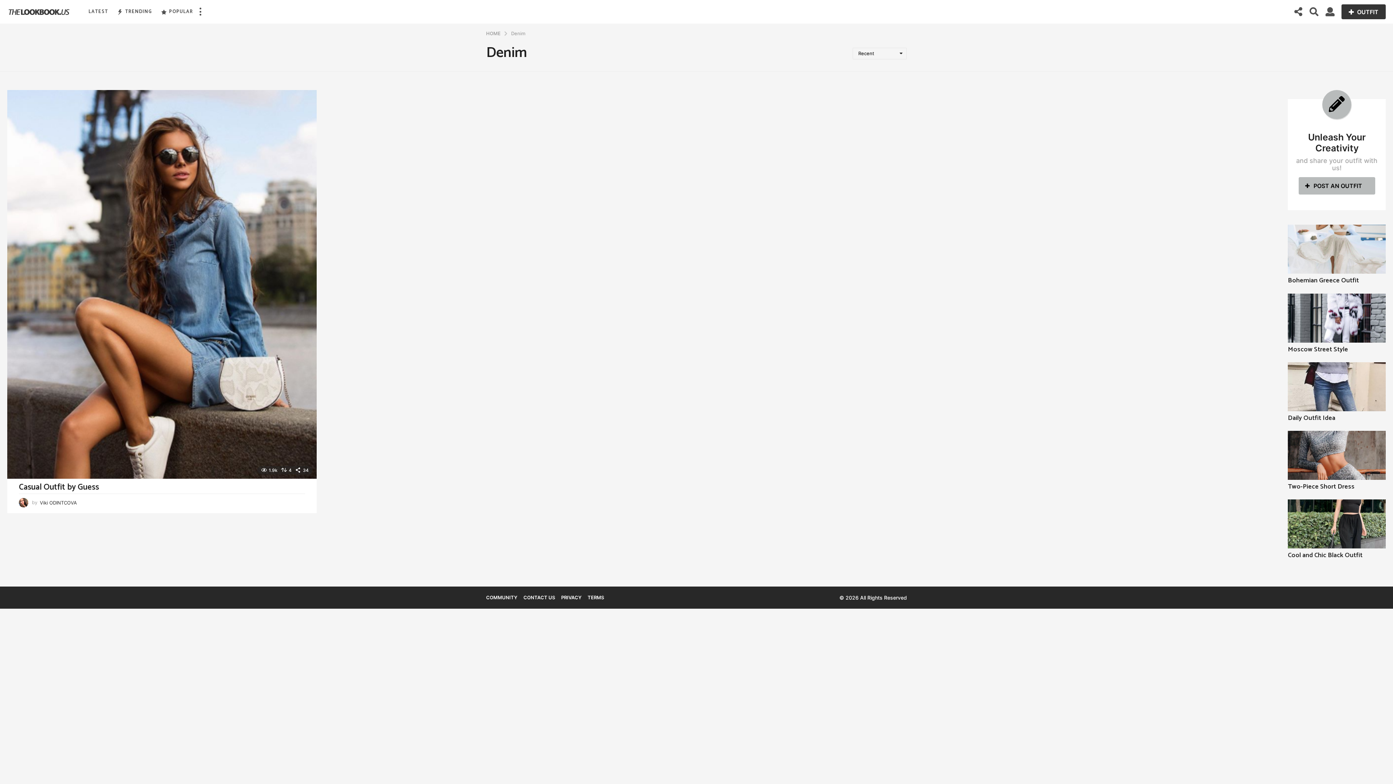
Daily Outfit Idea (1311, 418)
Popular (181, 12)
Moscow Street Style (1318, 349)
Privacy (571, 597)
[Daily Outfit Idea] (1337, 386)
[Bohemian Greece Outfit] (1337, 249)
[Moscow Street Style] (1337, 318)
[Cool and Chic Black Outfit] (1337, 523)
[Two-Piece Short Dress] (1337, 455)
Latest (98, 12)
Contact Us (539, 597)
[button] (200, 12)
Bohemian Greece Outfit (1323, 280)
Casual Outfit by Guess (59, 487)
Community (501, 597)
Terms (596, 597)
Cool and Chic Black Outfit (1325, 555)
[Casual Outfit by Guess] (162, 284)
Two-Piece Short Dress (1321, 486)
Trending (138, 12)
